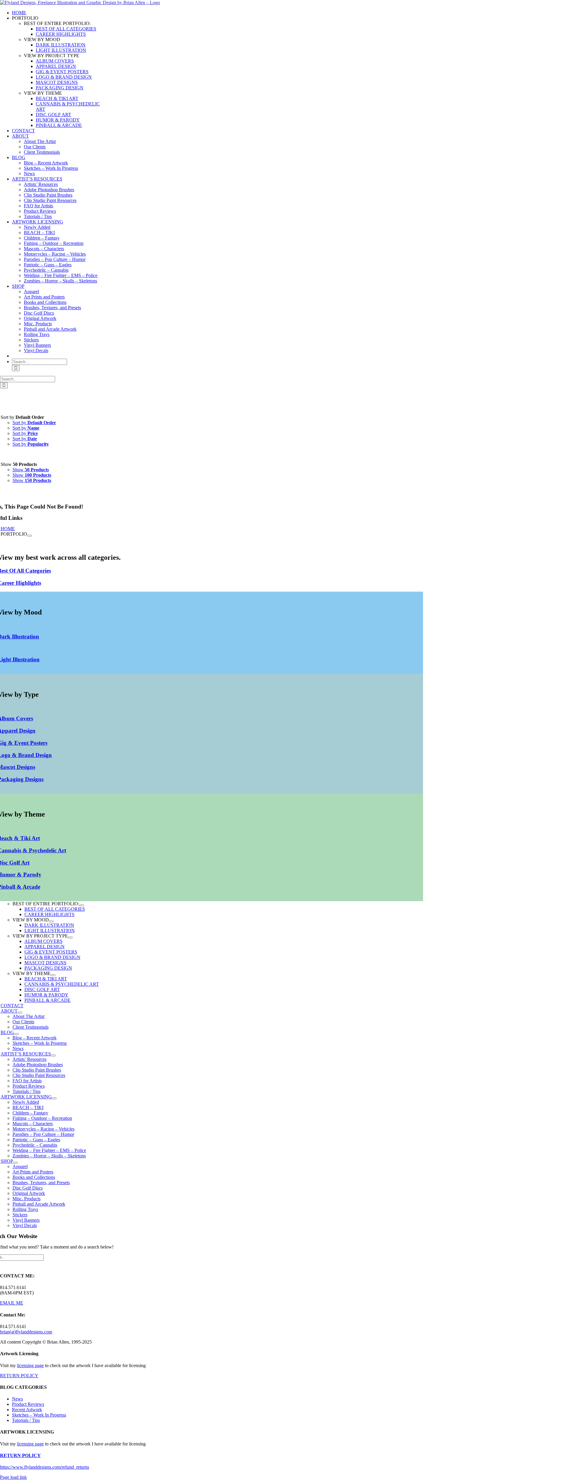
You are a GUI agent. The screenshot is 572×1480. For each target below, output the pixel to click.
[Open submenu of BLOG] (16, 1034)
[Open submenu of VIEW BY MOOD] (51, 921)
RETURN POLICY (19, 1375)
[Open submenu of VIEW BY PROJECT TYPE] (70, 937)
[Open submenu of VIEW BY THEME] (53, 975)
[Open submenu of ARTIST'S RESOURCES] (53, 1055)
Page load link (13, 1477)
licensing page (30, 1365)
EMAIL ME (11, 1302)
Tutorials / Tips (26, 1420)
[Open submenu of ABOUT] (20, 1012)
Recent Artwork (27, 1409)
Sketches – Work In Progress (39, 1414)
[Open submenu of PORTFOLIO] (29, 536)
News (17, 1398)
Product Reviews (28, 1404)
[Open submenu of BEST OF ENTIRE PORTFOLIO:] (81, 905)
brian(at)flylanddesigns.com (26, 1331)
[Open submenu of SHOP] (15, 1163)
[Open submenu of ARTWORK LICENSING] (54, 1098)
